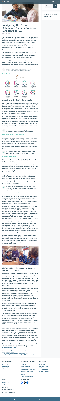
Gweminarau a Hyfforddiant (27, 376)
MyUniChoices (5, 368)
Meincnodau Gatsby (26, 373)
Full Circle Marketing (44, 399)
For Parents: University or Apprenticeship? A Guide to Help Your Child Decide (20, 354)
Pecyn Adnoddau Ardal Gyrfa (28, 369)
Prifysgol (23, 374)
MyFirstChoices (6, 366)
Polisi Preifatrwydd (43, 369)
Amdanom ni (5, 382)
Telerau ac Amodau (44, 371)
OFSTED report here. (9, 347)
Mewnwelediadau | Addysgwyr (8, 352)
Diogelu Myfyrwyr (43, 366)
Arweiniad (23, 364)
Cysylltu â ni (5, 384)
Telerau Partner (43, 373)
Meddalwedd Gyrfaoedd (27, 371)
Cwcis (40, 368)
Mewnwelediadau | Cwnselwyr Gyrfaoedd (29, 350)
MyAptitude (5, 364)
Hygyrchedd (42, 364)
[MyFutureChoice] (5, 2)
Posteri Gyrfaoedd (25, 366)
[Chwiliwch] (55, 6)
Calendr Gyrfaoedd (25, 368)
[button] (54, 2)
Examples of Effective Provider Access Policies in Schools (16, 353)
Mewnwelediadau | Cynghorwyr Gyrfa (12, 350)
